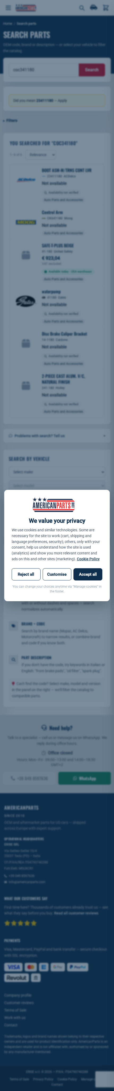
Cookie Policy (88, 559)
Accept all (88, 574)
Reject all (26, 574)
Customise (57, 574)
